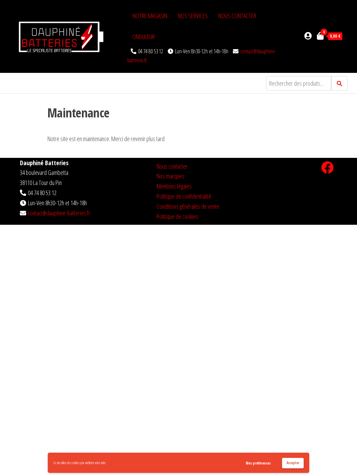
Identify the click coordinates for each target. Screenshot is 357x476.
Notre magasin (149, 15)
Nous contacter (237, 15)
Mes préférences (258, 463)
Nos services (193, 15)
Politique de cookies (177, 216)
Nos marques (170, 176)
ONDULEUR (143, 36)
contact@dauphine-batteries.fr (59, 213)
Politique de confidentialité (184, 196)
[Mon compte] (308, 35)
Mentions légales (174, 186)
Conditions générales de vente (188, 206)
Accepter (293, 462)
